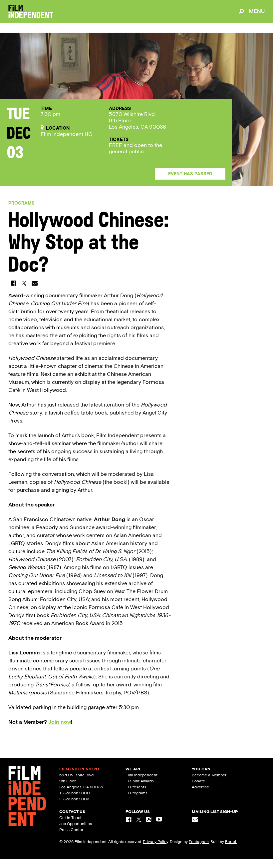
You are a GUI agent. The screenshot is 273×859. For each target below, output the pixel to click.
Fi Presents (136, 787)
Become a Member (209, 775)
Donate (198, 781)
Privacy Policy (155, 841)
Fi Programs (136, 793)
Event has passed (190, 173)
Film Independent (141, 775)
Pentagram (199, 841)
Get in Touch (71, 817)
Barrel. (231, 841)
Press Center (71, 829)
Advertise (200, 787)
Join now (59, 722)
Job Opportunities (75, 823)
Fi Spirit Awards (140, 781)
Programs (21, 203)
